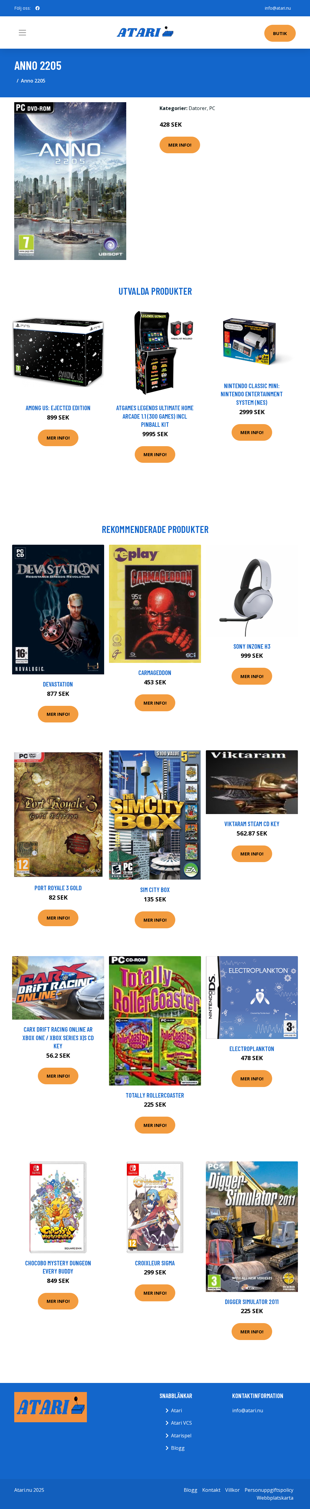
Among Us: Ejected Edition (58, 407)
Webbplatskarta (275, 1497)
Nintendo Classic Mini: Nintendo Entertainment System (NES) (252, 394)
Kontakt (211, 1490)
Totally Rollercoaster (155, 1095)
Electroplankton (251, 1048)
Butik (280, 33)
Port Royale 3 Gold (58, 887)
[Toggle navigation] (22, 32)
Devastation (58, 684)
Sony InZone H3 (251, 646)
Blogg (178, 1448)
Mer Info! (179, 145)
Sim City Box (155, 889)
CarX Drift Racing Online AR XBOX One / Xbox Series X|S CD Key (58, 1037)
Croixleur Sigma (155, 1263)
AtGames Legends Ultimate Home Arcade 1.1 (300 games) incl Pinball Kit (154, 416)
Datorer (198, 108)
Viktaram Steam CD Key (251, 823)
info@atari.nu (278, 8)
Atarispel (181, 1435)
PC (212, 108)
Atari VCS (181, 1423)
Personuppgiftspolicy (269, 1490)
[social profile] (37, 8)
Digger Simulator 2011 (252, 1301)
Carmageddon (154, 672)
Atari (176, 1410)
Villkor (232, 1490)
